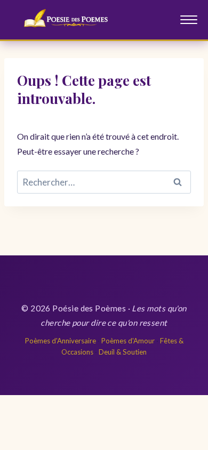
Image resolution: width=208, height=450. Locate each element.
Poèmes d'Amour (128, 340)
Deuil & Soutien (123, 352)
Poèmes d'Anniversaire (60, 340)
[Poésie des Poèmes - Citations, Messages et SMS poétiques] (70, 19)
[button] (188, 19)
